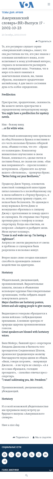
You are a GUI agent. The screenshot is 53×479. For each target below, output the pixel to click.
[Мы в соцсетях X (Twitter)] (11, 454)
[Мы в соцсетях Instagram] (25, 454)
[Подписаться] (45, 454)
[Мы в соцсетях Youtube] (18, 454)
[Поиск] (26, 475)
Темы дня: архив (12, 12)
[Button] (43, 41)
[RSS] (32, 454)
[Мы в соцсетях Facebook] (4, 454)
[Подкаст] (38, 454)
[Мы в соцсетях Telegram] (4, 461)
